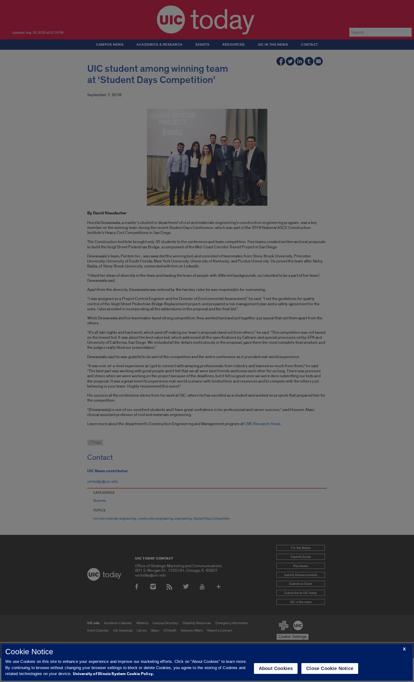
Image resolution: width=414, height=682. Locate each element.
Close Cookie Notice (329, 668)
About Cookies (276, 668)
